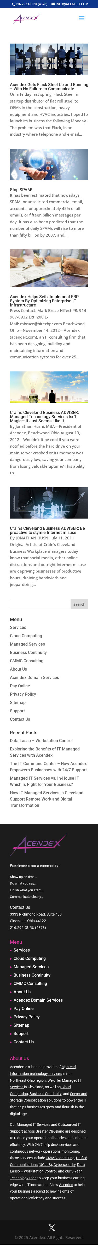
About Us (18, 669)
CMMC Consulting (26, 660)
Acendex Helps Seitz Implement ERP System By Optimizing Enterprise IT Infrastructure (44, 301)
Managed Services (27, 644)
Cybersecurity (65, 1165)
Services (18, 627)
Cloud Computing (26, 635)
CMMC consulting (60, 1158)
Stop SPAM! (21, 189)
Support (17, 710)
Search (79, 604)
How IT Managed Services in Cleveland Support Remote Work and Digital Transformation (46, 799)
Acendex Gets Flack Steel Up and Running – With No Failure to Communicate (49, 86)
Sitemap (18, 702)
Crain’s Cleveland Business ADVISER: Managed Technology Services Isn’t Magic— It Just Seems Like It (44, 416)
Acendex (66, 1185)
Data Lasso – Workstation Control (41, 740)
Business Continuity (28, 652)
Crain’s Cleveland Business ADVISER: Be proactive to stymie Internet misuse (47, 530)
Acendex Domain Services (34, 677)
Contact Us (20, 719)
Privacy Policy (23, 694)
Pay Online (20, 685)
